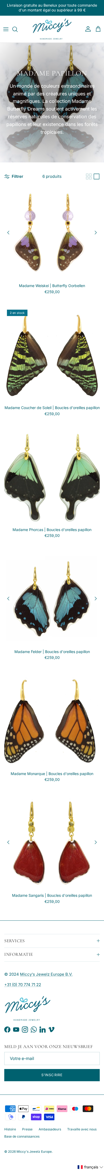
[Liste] (96, 176)
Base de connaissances (21, 1136)
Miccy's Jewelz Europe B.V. (46, 974)
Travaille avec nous (82, 1129)
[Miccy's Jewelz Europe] (52, 29)
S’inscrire (51, 1075)
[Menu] (6, 29)
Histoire (10, 1129)
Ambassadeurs (50, 1129)
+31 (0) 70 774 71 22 (22, 984)
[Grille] (89, 176)
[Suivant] (96, 233)
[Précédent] (8, 233)
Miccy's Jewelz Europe (34, 1152)
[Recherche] (17, 29)
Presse (27, 1129)
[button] (90, 1167)
